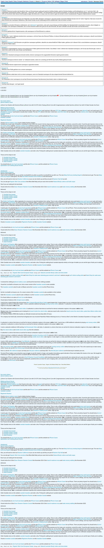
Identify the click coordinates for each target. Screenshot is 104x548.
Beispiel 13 (5, 78)
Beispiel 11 (5, 68)
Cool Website (25, 341)
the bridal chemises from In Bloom (32, 176)
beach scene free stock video (74, 311)
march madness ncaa (53, 186)
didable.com (15, 342)
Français (31, 1)
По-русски (44, 1)
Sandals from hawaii (9, 157)
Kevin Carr (21, 297)
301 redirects (13, 350)
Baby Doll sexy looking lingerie (73, 175)
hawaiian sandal (5, 113)
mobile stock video (38, 337)
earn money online (91, 322)
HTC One (58, 110)
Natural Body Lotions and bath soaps (64, 181)
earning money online (51, 304)
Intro (46, 3)
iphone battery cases (7, 102)
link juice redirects (34, 350)
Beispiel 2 (4, 17)
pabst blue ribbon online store (92, 311)
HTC (39, 112)
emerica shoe (85, 112)
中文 (53, 1)
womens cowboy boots (22, 125)
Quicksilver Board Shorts (8, 109)
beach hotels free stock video (38, 311)
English (2, 1)
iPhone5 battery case (13, 110)
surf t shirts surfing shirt (16, 275)
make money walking (68, 186)
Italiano (49, 1)
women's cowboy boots (41, 137)
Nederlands (26, 1)
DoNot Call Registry (8, 132)
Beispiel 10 (5, 63)
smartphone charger (6, 112)
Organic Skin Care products (18, 181)
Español (11, 1)
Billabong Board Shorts (7, 107)
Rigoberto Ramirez (6, 120)
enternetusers (84, 1)
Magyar (62, 1)
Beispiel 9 (4, 58)
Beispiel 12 (5, 73)
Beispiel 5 (4, 34)
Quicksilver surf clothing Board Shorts (12, 165)
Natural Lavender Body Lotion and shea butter (54, 272)
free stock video (21, 308)
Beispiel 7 (4, 47)
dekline (3, 114)
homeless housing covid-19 (40, 335)
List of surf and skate (17, 116)
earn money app (19, 348)
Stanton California (23, 179)
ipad (40, 110)
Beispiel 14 (5, 82)
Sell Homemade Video (30, 327)
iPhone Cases (34, 116)
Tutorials (91, 1)
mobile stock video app (22, 329)
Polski (66, 1)
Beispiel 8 (4, 53)
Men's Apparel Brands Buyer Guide (37, 302)
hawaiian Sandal (41, 222)
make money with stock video (53, 367)
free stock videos (6, 101)
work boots (12, 134)
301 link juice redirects (57, 350)
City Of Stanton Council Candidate (34, 357)
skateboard (4, 171)
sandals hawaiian (25, 151)
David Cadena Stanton (7, 172)
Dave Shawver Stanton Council (24, 186)
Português (20, 1)
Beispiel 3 (4, 23)
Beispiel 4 (4, 30)
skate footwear (8, 161)
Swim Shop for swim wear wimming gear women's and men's (43, 275)
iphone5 (84, 110)
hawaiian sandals (6, 117)
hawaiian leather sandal (10, 158)
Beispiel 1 (4, 10)
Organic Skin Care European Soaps (23, 272)
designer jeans (21, 300)
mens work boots (85, 132)
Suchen (50, 3)
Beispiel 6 (4, 41)
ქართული (57, 1)
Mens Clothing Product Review (53, 127)
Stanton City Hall (58, 179)
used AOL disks (61, 112)
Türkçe (15, 1)
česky (6, 1)
